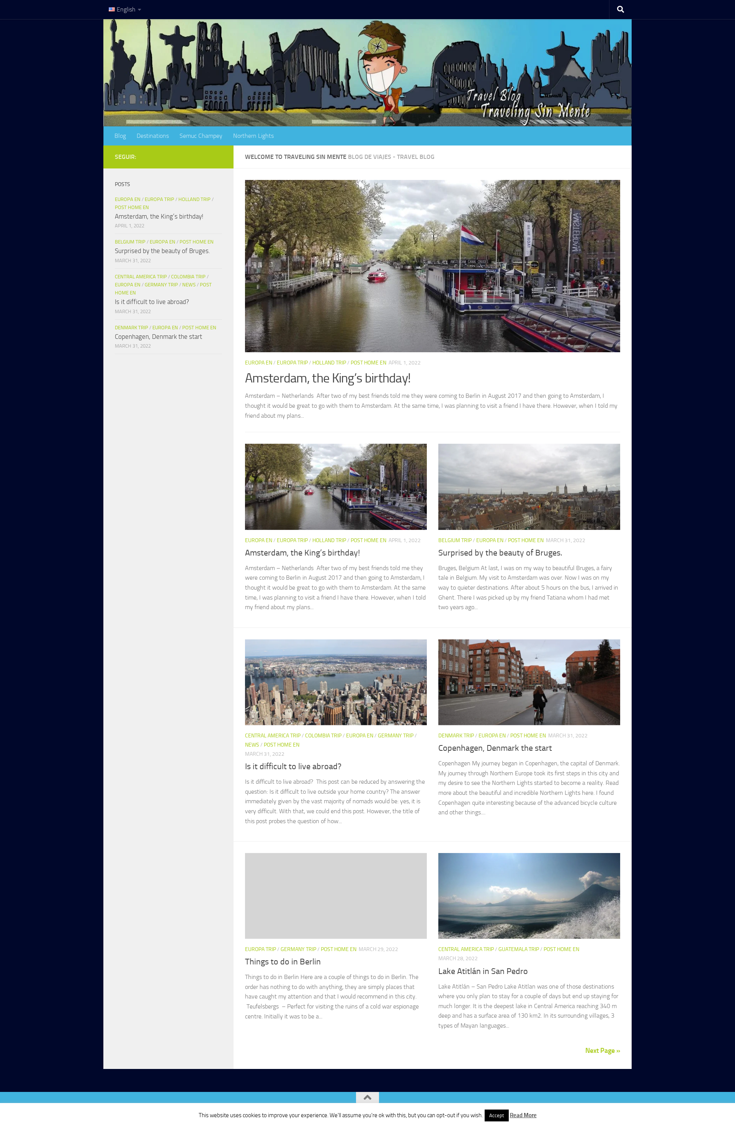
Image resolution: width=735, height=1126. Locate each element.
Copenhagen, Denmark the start (495, 748)
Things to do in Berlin (283, 962)
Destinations (153, 135)
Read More (523, 1115)
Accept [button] (496, 1115)
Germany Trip (395, 735)
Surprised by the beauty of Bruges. (500, 553)
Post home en (368, 363)
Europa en (258, 363)
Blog (120, 135)
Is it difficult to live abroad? (293, 766)
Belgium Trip (455, 540)
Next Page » (602, 1050)
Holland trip (329, 363)
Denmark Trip (456, 735)
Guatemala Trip (518, 949)
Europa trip (292, 363)
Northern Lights (253, 135)
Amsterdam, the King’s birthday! (327, 378)
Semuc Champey (201, 135)
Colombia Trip (323, 735)
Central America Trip (273, 735)
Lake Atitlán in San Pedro (483, 971)
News (252, 745)
